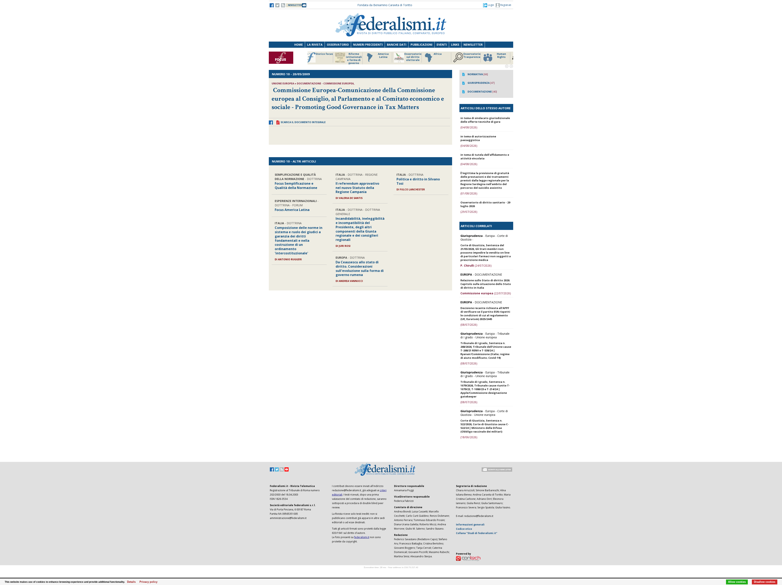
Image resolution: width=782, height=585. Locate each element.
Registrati (505, 5)
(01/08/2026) (468, 193)
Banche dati (396, 44)
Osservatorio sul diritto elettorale (356, 57)
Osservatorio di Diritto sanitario (504, 57)
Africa (381, 54)
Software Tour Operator (391, 572)
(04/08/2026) (468, 127)
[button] (488, 5)
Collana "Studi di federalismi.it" (476, 533)
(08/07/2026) (468, 325)
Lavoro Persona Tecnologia (474, 57)
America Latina (326, 55)
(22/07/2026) (485, 293)
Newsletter (473, 44)
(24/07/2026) (476, 265)
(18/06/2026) (468, 437)
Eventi (442, 44)
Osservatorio (338, 44)
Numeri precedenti (368, 44)
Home (298, 44)
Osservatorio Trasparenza (415, 55)
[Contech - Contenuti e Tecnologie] (468, 558)
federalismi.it (361, 537)
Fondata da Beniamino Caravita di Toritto (384, 5)
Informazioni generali (470, 524)
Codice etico (464, 529)
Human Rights (444, 55)
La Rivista (315, 44)
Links (455, 44)
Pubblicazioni (421, 44)
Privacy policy (147, 582)
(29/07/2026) (468, 212)
